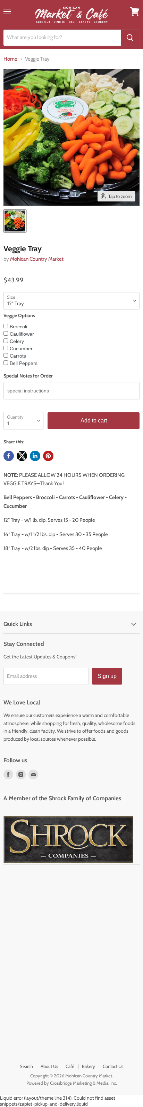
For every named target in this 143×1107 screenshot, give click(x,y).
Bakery (88, 1066)
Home (10, 59)
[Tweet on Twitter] (22, 456)
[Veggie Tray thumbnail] (15, 221)
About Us (49, 1066)
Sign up (107, 676)
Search (26, 1066)
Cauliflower (22, 334)
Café (70, 1066)
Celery (17, 341)
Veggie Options (19, 315)
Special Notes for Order (28, 376)
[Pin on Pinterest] (48, 456)
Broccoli (18, 326)
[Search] (130, 38)
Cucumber (21, 348)
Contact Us (113, 1066)
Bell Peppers (23, 363)
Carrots (18, 356)
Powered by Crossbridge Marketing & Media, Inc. (71, 1083)
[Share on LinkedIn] (35, 456)
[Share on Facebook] (8, 456)
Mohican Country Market (37, 259)
